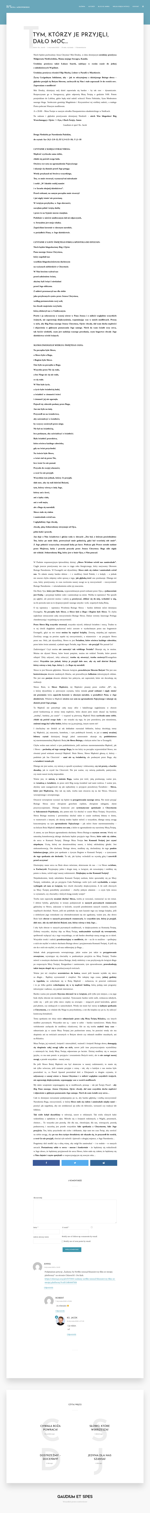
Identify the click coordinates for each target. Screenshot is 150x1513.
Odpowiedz (48, 1287)
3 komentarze (80, 47)
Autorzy (91, 6)
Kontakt (136, 6)
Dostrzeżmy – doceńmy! (50, 1457)
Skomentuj (38, 1198)
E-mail (65, 1227)
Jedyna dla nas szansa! (99, 1457)
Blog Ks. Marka (103, 6)
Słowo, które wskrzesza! (99, 1428)
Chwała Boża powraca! (50, 1428)
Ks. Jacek (41, 47)
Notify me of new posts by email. (77, 1241)
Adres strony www (41, 1237)
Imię (35, 1227)
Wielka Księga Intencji (121, 6)
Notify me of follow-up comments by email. (79, 1236)
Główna (82, 6)
